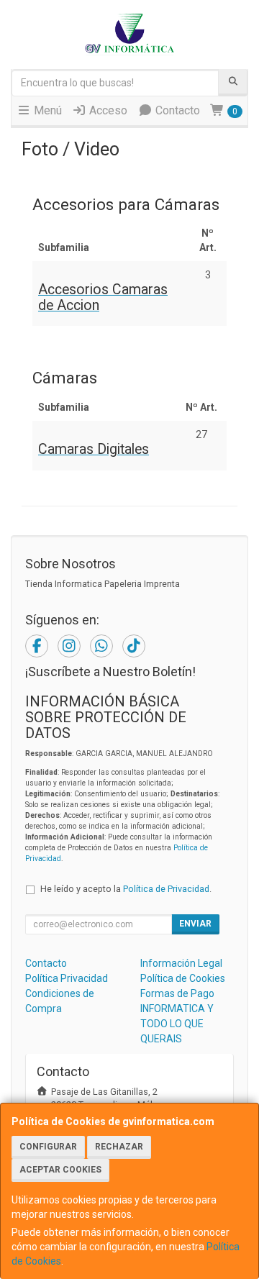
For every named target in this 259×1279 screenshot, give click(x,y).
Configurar (48, 1147)
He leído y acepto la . (126, 888)
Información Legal (181, 963)
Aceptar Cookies (60, 1170)
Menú (46, 110)
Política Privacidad (66, 978)
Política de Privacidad (166, 888)
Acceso (106, 110)
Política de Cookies (182, 978)
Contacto (176, 110)
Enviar (195, 924)
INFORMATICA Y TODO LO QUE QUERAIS (177, 1023)
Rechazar (119, 1147)
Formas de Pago (177, 993)
